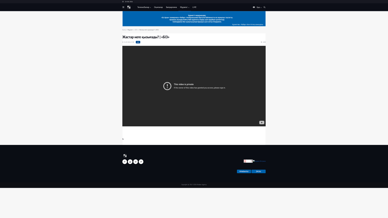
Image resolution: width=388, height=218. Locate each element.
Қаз (258, 7)
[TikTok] (141, 161)
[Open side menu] (123, 7)
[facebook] (124, 161)
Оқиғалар (158, 7)
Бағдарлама (171, 7)
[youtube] (130, 161)
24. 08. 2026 (129, 2)
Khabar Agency (202, 185)
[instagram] (135, 161)
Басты (124, 30)
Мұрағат (184, 7)
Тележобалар (143, 7)
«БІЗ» (136, 30)
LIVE (194, 7)
